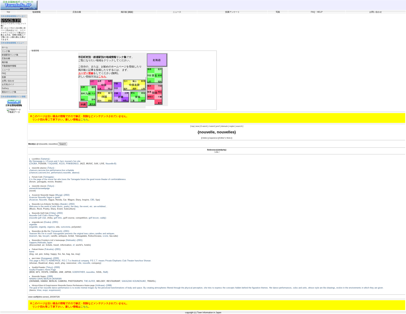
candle (54, 236)
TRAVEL (151, 281)
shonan (33, 263)
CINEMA (53, 272)
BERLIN (53, 281)
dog (32, 254)
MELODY (100, 281)
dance (33, 290)
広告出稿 (77, 12)
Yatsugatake (81, 236)
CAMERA (62, 281)
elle (216, 152)
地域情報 (36, 12)
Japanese (213, 138)
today (46, 254)
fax (63, 254)
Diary (78, 200)
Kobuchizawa (94, 236)
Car (64, 200)
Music (33, 209)
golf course (68, 218)
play (63, 263)
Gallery (5, 88)
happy (54, 254)
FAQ (4, 73)
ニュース (177, 12)
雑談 (130, 12)
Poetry (46, 209)
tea (40, 236)
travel (56, 245)
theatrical (42, 263)
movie (51, 181)
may (77, 254)
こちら (84, 119)
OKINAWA (34, 281)
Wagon (71, 200)
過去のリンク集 (9, 92)
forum (33, 181)
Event (60, 209)
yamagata (41, 181)
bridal (71, 236)
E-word (204, 126)
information (66, 245)
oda (57, 227)
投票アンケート (232, 12)
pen (41, 254)
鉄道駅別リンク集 (10, 55)
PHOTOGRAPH (75, 281)
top (8, 12)
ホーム (5, 47)
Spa (97, 200)
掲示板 (124, 12)
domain (224, 126)
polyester (76, 227)
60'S (38, 272)
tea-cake (113, 236)
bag (68, 254)
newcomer (71, 263)
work (57, 263)
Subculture (69, 209)
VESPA (44, 272)
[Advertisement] (86, 23)
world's (79, 245)
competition (81, 218)
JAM (61, 272)
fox (59, 254)
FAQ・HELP (317, 12)
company (96, 263)
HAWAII (44, 281)
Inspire (85, 200)
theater (58, 181)
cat (36, 254)
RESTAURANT (113, 281)
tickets (49, 245)
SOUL (99, 272)
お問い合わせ (375, 12)
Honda (59, 200)
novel (32, 191)
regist (231, 126)
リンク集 (6, 51)
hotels (87, 245)
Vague (51, 200)
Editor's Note (225, 138)
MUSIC (89, 163)
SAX (96, 163)
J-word (211, 126)
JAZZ (82, 163)
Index (205, 138)
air (43, 245)
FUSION (42, 163)
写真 (278, 12)
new (197, 126)
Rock (39, 209)
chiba (49, 218)
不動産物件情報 (9, 66)
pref (218, 126)
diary (51, 263)
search (239, 126)
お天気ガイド (8, 84)
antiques (63, 236)
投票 (4, 77)
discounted (35, 245)
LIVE (102, 163)
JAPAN (67, 272)
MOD (32, 272)
